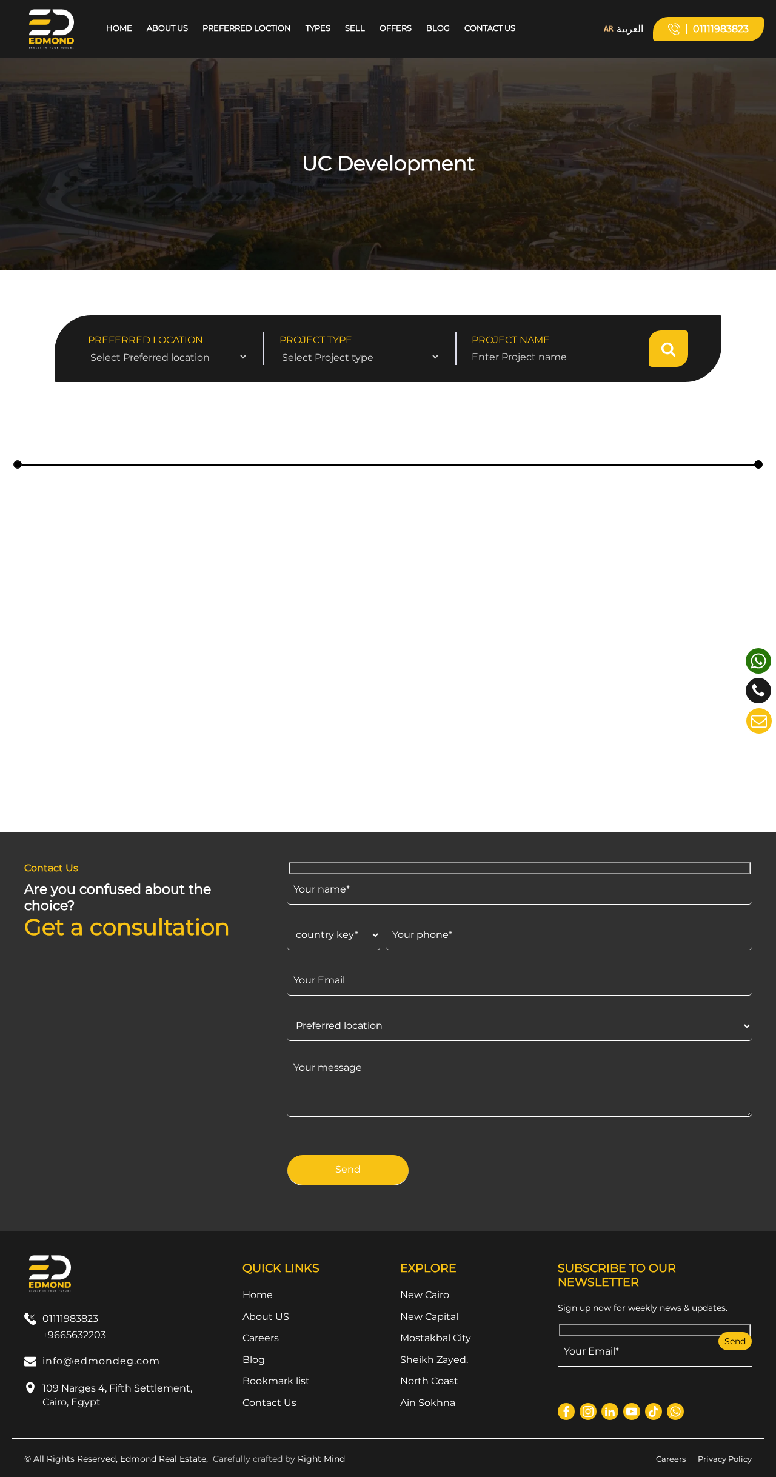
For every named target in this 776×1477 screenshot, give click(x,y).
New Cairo (424, 1295)
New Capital (318, 742)
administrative (643, 742)
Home (119, 28)
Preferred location (145, 340)
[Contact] (759, 721)
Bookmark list (276, 1381)
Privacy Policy (725, 1459)
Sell (355, 28)
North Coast (429, 1381)
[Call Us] (758, 690)
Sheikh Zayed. (434, 1359)
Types (318, 28)
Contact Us (489, 28)
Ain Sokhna (427, 1402)
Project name (511, 340)
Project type (315, 340)
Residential (155, 742)
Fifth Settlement (78, 742)
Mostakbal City (435, 1338)
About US (167, 28)
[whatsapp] (758, 661)
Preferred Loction (246, 28)
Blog (438, 28)
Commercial (707, 742)
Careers (260, 1338)
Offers (396, 28)
